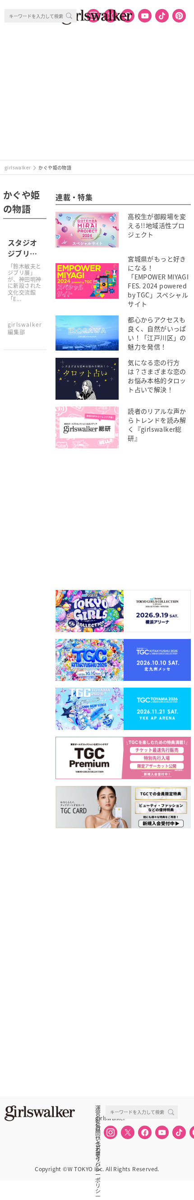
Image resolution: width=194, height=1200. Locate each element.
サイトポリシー (98, 1138)
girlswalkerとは (100, 1118)
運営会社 (98, 1108)
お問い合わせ (98, 1128)
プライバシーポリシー (98, 1147)
